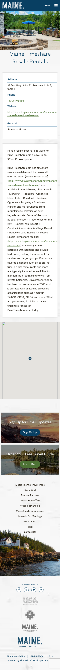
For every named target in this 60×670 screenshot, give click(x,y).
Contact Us (30, 532)
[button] (30, 30)
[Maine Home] (13, 5)
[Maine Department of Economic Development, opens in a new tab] (30, 628)
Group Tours (30, 521)
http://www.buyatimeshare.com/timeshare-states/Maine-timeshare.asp (32, 114)
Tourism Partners (30, 495)
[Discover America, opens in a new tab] (30, 601)
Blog (30, 527)
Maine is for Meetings (30, 516)
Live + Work (30, 490)
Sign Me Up (30, 432)
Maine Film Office (30, 500)
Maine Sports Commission (30, 511)
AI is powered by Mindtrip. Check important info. (30, 658)
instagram (41, 589)
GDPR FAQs (36, 656)
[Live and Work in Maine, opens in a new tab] (30, 615)
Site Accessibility (16, 656)
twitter (26, 589)
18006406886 (15, 100)
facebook (18, 589)
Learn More (30, 464)
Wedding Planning (30, 506)
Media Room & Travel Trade (30, 485)
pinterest (33, 589)
